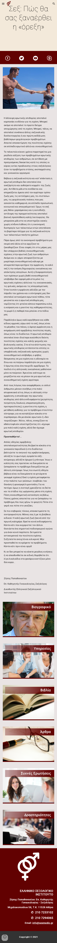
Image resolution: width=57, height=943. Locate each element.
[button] (3, 3)
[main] (28, 26)
